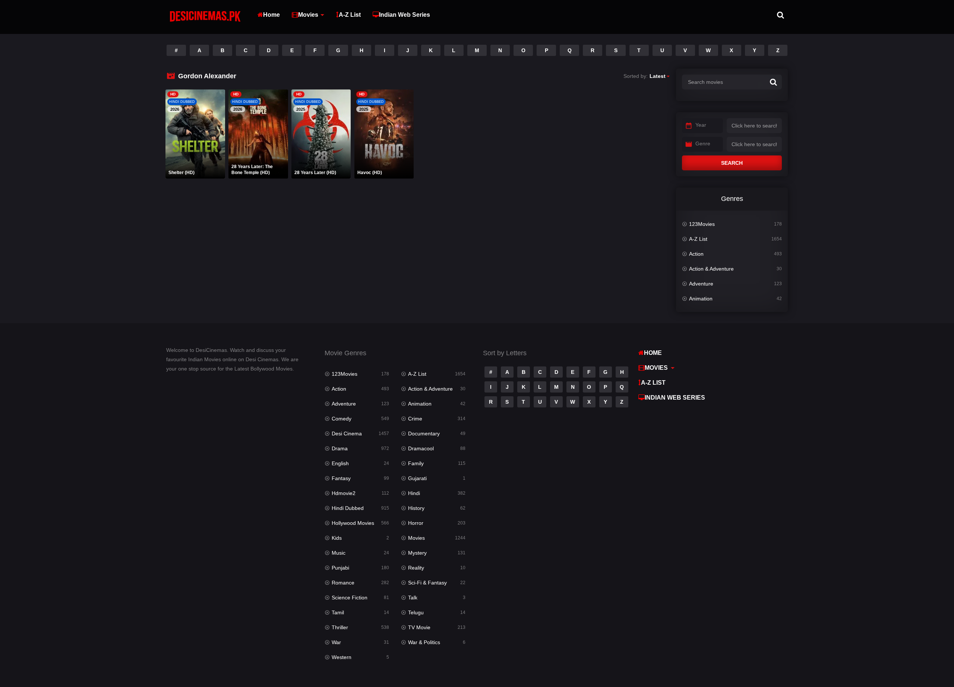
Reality (416, 568)
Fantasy (341, 478)
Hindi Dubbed (348, 508)
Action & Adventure (711, 269)
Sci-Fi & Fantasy (427, 583)
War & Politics (424, 642)
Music (338, 553)
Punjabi (340, 568)
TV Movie (419, 627)
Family (416, 463)
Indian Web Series (404, 15)
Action (696, 254)
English (340, 463)
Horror (415, 523)
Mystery (417, 553)
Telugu (416, 612)
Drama (340, 448)
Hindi (414, 493)
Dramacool (421, 448)
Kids (337, 538)
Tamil (338, 612)
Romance (343, 583)
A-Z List (350, 15)
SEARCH (732, 163)
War (336, 642)
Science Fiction (349, 598)
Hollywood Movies (353, 523)
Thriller (340, 627)
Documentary (424, 434)
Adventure (701, 284)
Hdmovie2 (344, 493)
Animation (701, 299)
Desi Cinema (347, 434)
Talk (412, 598)
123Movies (702, 224)
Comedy (341, 419)
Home (271, 15)
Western (341, 657)
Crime (415, 419)
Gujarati (417, 478)
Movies (308, 15)
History (416, 508)
